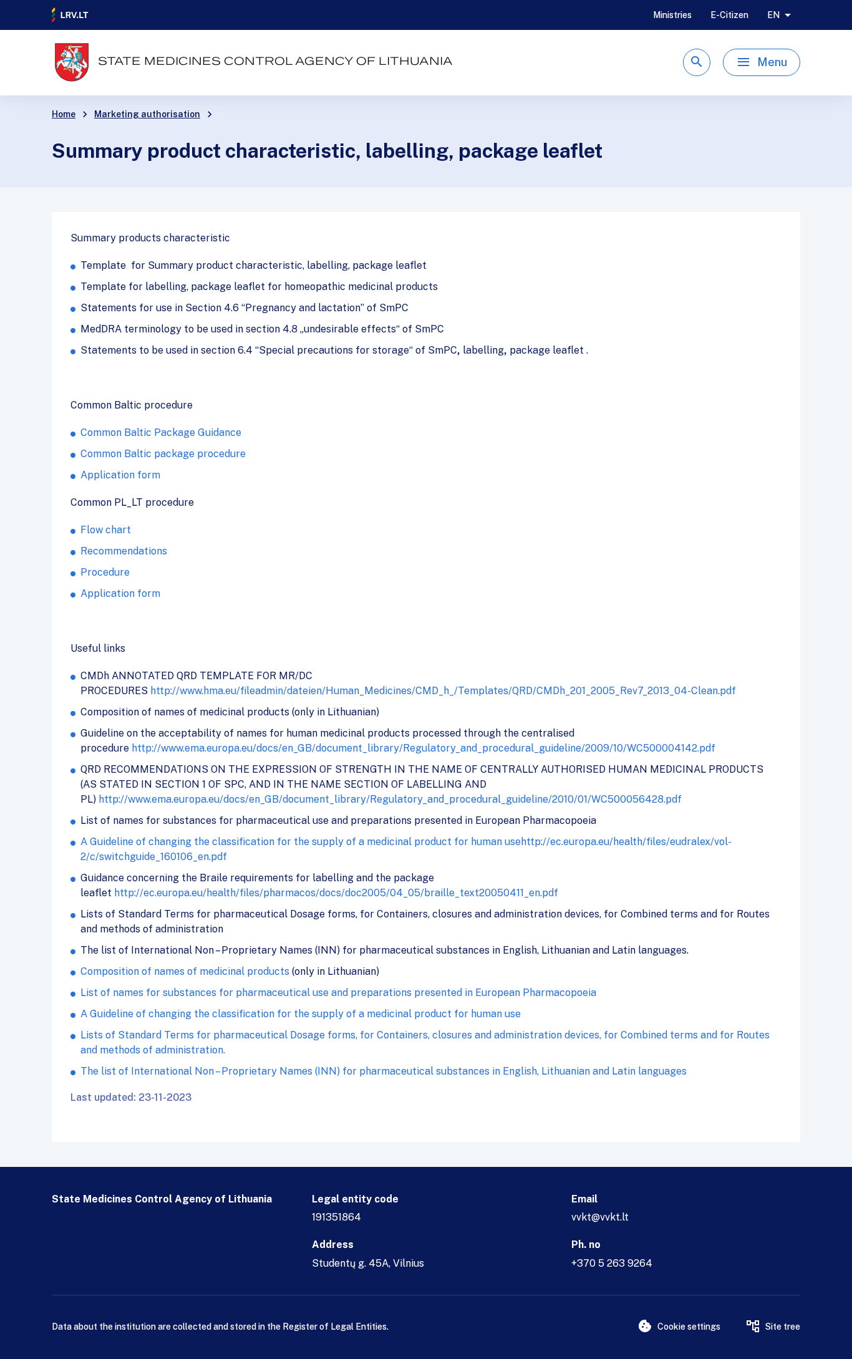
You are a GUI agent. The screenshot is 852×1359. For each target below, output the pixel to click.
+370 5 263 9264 (611, 1263)
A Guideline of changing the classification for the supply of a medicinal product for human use (300, 842)
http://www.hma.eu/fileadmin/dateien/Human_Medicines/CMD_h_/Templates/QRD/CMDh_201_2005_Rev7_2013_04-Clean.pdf (443, 691)
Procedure (105, 572)
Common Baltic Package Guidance (160, 432)
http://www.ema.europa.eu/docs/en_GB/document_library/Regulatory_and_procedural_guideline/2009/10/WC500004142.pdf (423, 748)
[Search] (696, 62)
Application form (120, 475)
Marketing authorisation (147, 114)
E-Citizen (729, 15)
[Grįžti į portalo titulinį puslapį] (70, 15)
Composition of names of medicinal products (184, 971)
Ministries (672, 15)
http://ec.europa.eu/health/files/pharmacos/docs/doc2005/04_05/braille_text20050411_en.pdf (336, 893)
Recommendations (123, 551)
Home (63, 114)
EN (773, 15)
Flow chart (105, 530)
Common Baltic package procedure (163, 454)
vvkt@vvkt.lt (600, 1217)
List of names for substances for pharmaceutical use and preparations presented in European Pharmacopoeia (338, 993)
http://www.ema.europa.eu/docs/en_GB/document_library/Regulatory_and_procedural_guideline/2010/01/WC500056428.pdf (390, 799)
